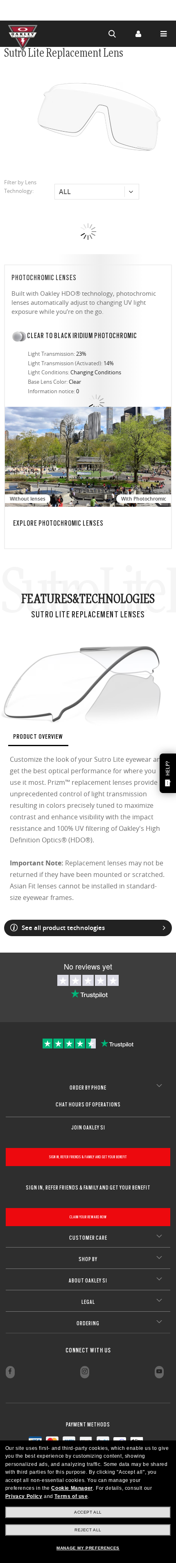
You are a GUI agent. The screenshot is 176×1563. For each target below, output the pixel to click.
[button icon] (112, 34)
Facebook (10, 1372)
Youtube (159, 1372)
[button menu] (163, 34)
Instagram (84, 1372)
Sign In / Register (138, 34)
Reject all (88, 1530)
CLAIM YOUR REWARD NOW (88, 1217)
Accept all (88, 1512)
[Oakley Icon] (24, 34)
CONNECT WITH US (88, 1350)
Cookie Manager (72, 1488)
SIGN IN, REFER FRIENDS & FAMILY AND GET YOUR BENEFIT (88, 1157)
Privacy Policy (23, 1496)
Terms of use (71, 1496)
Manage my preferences (88, 1548)
